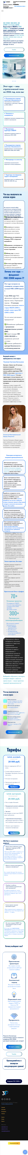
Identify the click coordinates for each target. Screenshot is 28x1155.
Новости (2, 1121)
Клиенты (10, 4)
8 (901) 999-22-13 (4, 1127)
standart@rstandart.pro (6, 1131)
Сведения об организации (19, 1)
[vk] (7, 1099)
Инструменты (3, 1111)
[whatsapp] (5, 1099)
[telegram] (2, 1099)
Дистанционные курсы (19, 6)
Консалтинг (3, 1109)
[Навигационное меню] (2, 11)
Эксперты (5, 4)
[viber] (9, 1099)
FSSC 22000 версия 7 (8, 7)
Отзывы (2, 1119)
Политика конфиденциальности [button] (7, 1104)
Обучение (3, 1107)
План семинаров (15, 3)
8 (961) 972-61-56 (4, 1129)
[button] (14, 1143)
